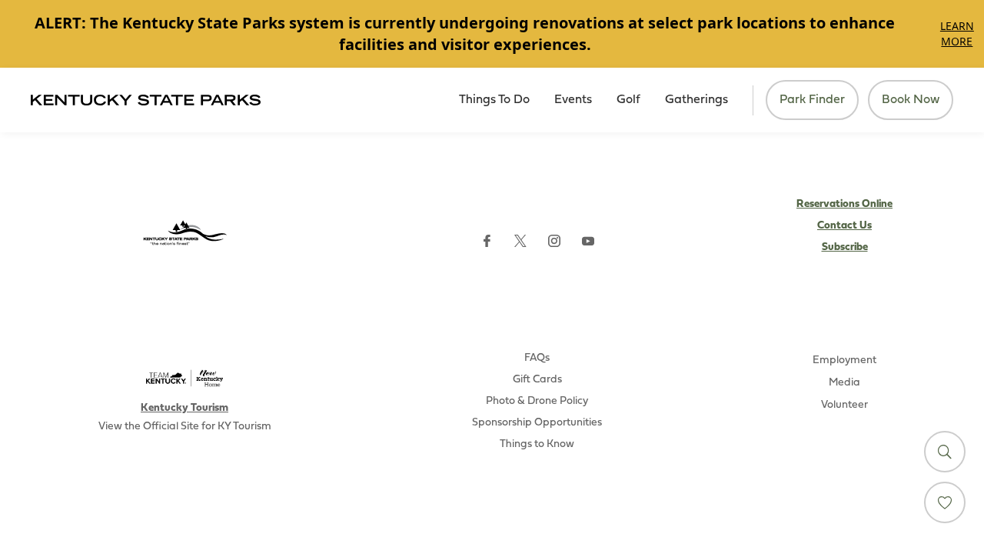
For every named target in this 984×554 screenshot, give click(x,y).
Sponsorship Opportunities (537, 423)
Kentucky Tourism (184, 408)
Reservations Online (844, 204)
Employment (844, 360)
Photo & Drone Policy (537, 401)
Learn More (957, 33)
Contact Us (844, 226)
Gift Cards (537, 379)
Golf (628, 100)
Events (573, 100)
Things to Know (537, 444)
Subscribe (845, 247)
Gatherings (696, 100)
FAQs (537, 358)
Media (844, 383)
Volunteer (844, 405)
